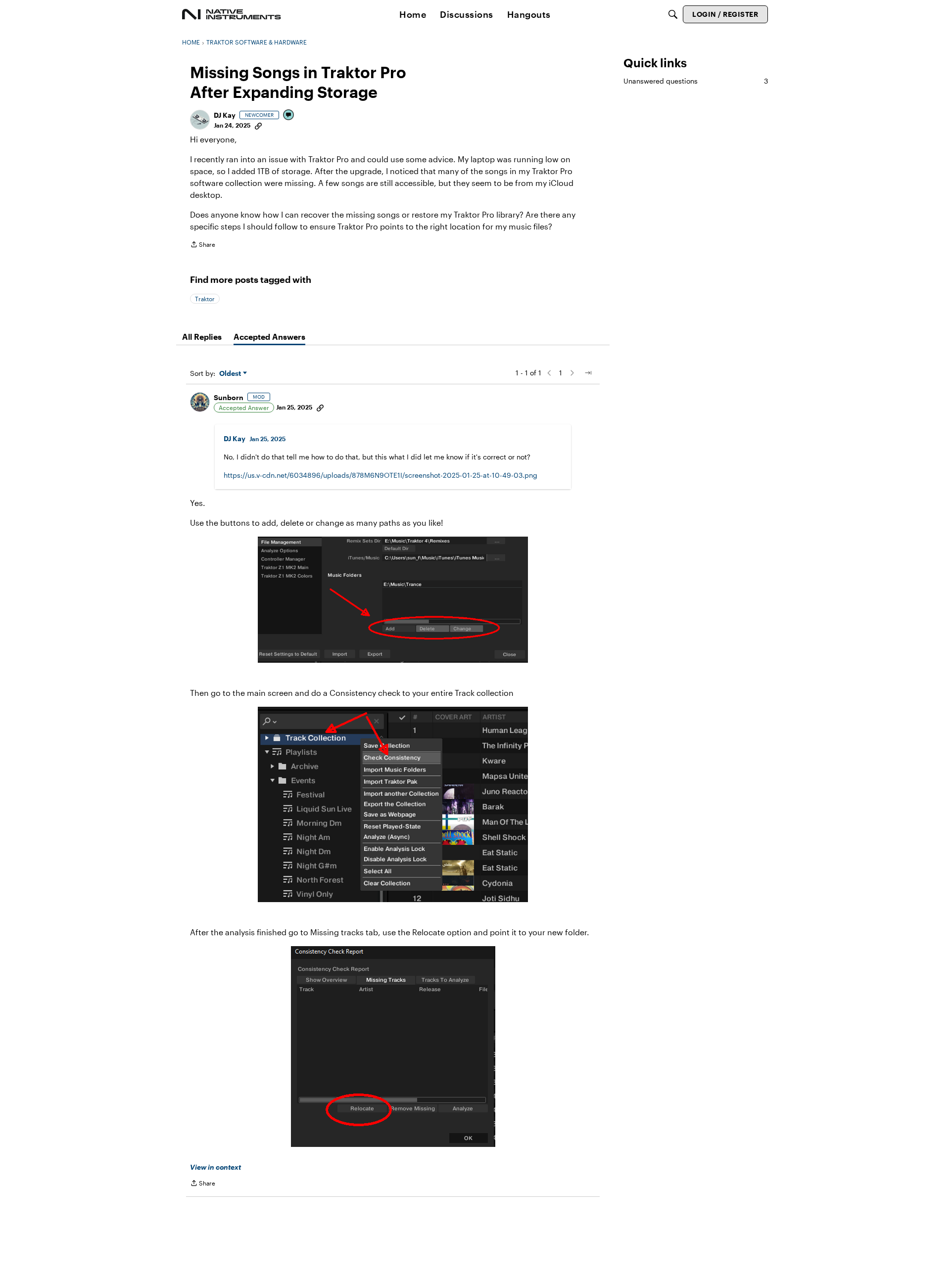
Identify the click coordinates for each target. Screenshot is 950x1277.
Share (202, 245)
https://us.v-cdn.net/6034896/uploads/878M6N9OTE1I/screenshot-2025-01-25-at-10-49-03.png (380, 475)
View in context (215, 1167)
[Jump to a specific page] (588, 373)
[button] (200, 120)
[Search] (673, 14)
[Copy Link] (258, 125)
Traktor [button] (205, 298)
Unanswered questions (695, 81)
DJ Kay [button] (225, 115)
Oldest (231, 373)
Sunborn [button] (228, 397)
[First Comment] (289, 115)
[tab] (202, 336)
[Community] (231, 14)
